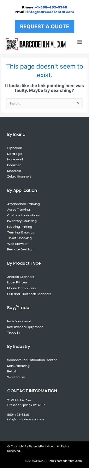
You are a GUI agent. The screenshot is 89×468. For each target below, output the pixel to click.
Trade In (13, 332)
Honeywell (15, 159)
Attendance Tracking (23, 204)
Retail (11, 371)
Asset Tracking (18, 209)
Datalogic (14, 154)
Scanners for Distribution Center (32, 360)
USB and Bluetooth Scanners (29, 294)
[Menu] (80, 41)
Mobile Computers (21, 288)
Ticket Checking (19, 238)
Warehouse (16, 377)
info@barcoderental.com (44, 12)
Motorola (14, 171)
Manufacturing (18, 366)
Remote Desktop (20, 249)
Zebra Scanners (19, 176)
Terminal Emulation (21, 232)
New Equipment (19, 321)
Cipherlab (14, 148)
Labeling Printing (19, 226)
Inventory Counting (22, 221)
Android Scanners (20, 277)
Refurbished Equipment (25, 327)
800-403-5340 (18, 415)
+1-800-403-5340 (44, 7)
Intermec (14, 165)
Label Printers (17, 282)
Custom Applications (23, 215)
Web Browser (17, 244)
